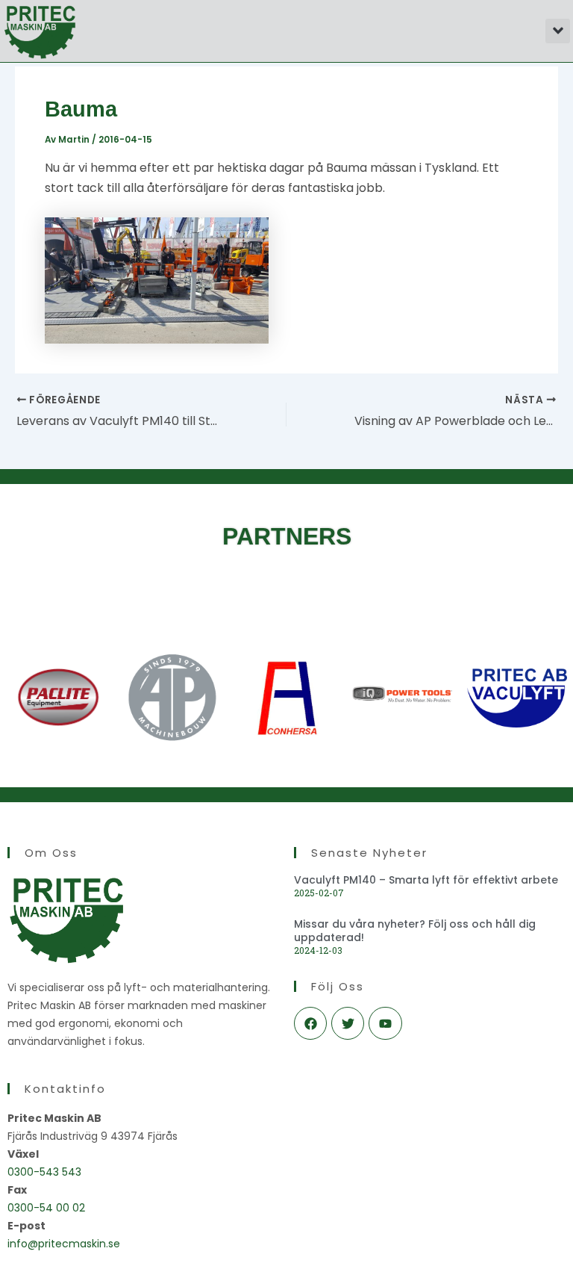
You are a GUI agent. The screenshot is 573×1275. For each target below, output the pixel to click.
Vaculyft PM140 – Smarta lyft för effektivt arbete (426, 879)
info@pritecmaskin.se (63, 1243)
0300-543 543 (44, 1171)
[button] (557, 31)
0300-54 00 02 (46, 1207)
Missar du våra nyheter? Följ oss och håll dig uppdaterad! (415, 930)
